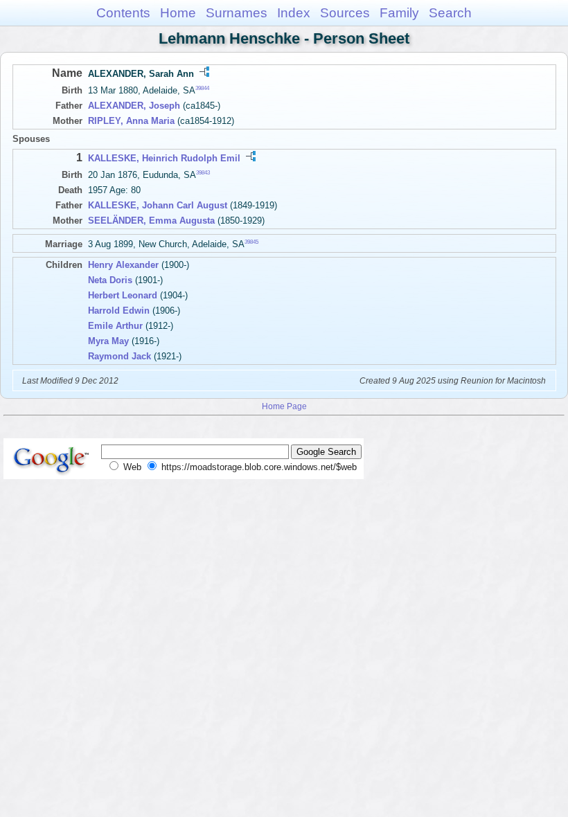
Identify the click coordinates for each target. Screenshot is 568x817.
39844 (202, 88)
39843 (203, 173)
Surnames (236, 13)
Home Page (284, 406)
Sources (345, 13)
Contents (123, 13)
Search (450, 13)
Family (399, 13)
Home (178, 13)
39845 (251, 242)
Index (293, 13)
